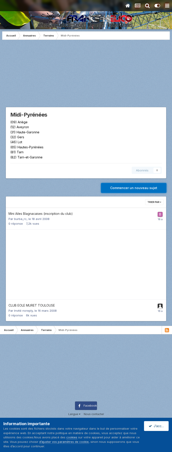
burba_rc (20, 219)
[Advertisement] (86, 75)
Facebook (90, 405)
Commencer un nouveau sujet (133, 188)
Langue (73, 414)
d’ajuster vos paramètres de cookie (64, 441)
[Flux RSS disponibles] (167, 330)
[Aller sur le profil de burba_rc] (160, 214)
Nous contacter (94, 414)
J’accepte (160, 426)
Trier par (153, 202)
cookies (71, 437)
